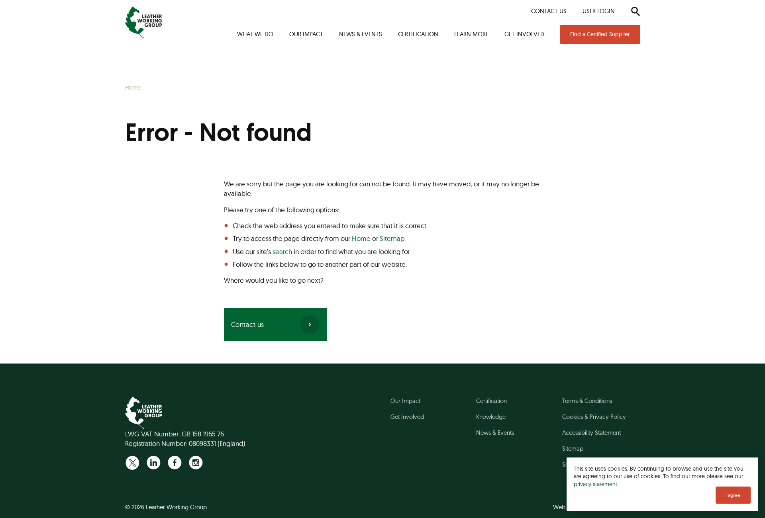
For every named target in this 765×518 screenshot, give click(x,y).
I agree (733, 495)
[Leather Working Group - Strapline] (143, 22)
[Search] (635, 11)
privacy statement (595, 484)
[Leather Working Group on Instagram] (195, 462)
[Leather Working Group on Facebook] (174, 462)
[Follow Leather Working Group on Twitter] (132, 462)
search (282, 251)
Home (361, 238)
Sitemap (392, 238)
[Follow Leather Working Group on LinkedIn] (153, 462)
